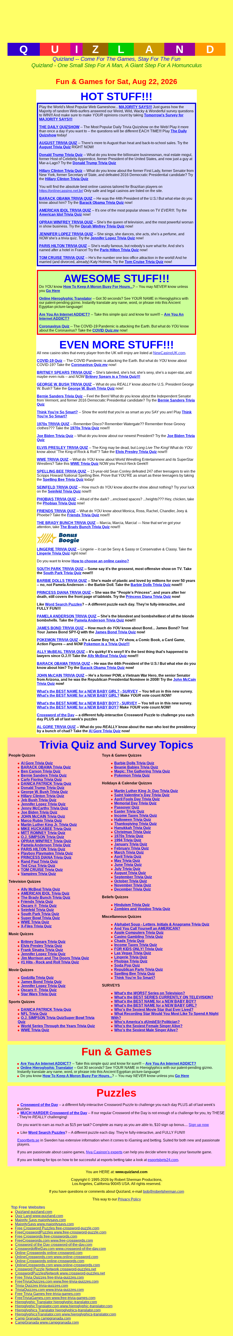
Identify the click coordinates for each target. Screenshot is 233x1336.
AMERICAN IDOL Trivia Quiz (45, 893)
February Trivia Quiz (131, 848)
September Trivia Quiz (133, 877)
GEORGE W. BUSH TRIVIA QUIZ (64, 384)
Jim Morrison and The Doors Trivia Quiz (55, 958)
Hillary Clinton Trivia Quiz (60, 171)
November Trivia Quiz (132, 885)
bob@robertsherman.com (163, 1191)
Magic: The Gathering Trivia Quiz (142, 771)
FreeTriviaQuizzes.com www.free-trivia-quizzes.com (57, 1281)
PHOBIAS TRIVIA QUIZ (56, 499)
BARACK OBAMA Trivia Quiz (46, 767)
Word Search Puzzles (63, 604)
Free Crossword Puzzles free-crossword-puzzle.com (57, 1228)
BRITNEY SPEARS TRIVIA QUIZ (64, 372)
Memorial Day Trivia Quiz (135, 803)
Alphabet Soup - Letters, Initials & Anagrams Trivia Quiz (161, 924)
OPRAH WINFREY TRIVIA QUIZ (66, 222)
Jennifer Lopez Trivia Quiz (112, 238)
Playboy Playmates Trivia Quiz (47, 853)
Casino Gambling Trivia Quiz (138, 937)
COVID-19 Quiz (49, 361)
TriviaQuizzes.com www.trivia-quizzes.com (49, 1290)
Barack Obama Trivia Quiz (101, 203)
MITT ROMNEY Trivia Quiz (43, 833)
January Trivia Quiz (130, 844)
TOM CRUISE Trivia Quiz (42, 870)
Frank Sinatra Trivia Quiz (42, 950)
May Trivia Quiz (127, 861)
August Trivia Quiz (55, 147)
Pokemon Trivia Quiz (132, 775)
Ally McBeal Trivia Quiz (107, 656)
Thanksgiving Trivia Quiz (135, 824)
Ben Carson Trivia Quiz (41, 771)
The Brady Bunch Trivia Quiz (85, 527)
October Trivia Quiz (130, 881)
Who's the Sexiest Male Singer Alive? (146, 1030)
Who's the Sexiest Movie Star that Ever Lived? (153, 1009)
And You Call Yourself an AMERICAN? (147, 928)
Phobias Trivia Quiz (59, 503)
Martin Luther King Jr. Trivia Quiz (49, 825)
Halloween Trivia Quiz (132, 820)
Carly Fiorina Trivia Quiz (41, 779)
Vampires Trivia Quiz (38, 874)
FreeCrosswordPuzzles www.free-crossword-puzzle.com (60, 1232)
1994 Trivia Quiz (127, 840)
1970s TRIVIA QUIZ (53, 424)
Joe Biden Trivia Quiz (55, 436)
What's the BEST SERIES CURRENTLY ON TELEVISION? (163, 997)
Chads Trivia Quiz (129, 941)
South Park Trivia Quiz (62, 573)
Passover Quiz (126, 807)
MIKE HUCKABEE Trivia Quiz (46, 829)
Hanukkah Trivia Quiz (132, 828)
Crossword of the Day (55, 715)
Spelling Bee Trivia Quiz (63, 479)
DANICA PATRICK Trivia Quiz (46, 784)
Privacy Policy (129, 1199)
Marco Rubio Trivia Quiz (41, 820)
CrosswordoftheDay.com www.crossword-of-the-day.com (60, 1249)
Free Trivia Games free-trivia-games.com (48, 1294)
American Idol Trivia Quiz (60, 214)
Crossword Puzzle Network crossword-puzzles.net (55, 1269)
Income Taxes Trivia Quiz (135, 815)
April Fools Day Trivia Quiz (137, 799)
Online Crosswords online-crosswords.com (49, 1261)
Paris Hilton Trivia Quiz (119, 250)
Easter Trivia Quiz (129, 811)
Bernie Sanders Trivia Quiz (60, 396)
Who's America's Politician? (147, 1022)
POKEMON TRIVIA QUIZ (57, 640)
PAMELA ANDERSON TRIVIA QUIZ (66, 616)
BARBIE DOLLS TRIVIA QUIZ (62, 581)
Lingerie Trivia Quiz (53, 553)
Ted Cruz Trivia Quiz (38, 866)
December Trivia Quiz (132, 889)
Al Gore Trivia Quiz (105, 731)
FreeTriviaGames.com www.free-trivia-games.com (55, 1298)
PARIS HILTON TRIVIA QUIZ (63, 246)
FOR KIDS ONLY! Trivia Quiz (138, 949)
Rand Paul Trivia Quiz (39, 861)
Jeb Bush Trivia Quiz (38, 800)
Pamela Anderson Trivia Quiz (99, 620)
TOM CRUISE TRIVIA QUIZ (61, 258)
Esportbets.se (28, 1140)
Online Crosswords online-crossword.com (48, 1253)
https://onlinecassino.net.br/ (61, 191)
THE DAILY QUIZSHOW (59, 127)
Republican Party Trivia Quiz (138, 969)
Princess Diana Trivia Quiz (148, 597)
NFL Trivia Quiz (34, 1014)
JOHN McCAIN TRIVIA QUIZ (60, 675)
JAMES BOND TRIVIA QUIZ (60, 628)
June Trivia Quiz (128, 865)
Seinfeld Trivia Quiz (64, 491)
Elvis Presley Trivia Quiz (136, 452)
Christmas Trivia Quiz (132, 832)
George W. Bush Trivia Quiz (91, 388)
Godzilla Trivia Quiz (37, 978)
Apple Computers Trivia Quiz (139, 932)
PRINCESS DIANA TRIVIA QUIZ (64, 592)
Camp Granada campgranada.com (43, 1318)
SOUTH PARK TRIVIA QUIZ (60, 569)
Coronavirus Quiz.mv (89, 365)
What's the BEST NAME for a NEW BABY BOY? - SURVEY (87, 703)
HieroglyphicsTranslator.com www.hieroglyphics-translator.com (65, 1314)
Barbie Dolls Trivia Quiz (151, 585)
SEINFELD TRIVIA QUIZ (57, 487)
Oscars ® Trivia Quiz (39, 906)
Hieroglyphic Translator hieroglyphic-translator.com (56, 1302)
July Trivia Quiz (127, 869)
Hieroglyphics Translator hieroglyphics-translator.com (58, 1310)
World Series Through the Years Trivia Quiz (58, 1026)
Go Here (53, 291)
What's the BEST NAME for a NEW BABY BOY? (78, 707)
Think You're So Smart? (57, 412)
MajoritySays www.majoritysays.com (44, 1224)
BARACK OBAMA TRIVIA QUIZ (65, 198)
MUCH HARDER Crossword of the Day (53, 1113)
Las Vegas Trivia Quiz (132, 953)
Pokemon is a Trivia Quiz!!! (106, 644)
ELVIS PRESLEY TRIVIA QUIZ (62, 448)
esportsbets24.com (163, 1160)
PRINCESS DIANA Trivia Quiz (46, 857)
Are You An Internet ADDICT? (64, 314)
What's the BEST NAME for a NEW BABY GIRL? (78, 695)
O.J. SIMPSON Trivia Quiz (42, 837)
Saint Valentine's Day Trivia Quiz (142, 795)
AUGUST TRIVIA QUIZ (58, 143)
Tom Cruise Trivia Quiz (144, 262)
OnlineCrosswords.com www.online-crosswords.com (57, 1265)
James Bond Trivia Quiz (115, 632)
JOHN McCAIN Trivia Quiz (43, 816)
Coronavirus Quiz (54, 326)
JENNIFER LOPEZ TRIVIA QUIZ (66, 234)
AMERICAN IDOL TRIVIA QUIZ (65, 210)
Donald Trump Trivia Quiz (61, 155)
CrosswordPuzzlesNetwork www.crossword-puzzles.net (60, 1273)
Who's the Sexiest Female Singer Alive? (148, 1026)
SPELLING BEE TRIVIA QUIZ (61, 471)
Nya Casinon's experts (104, 1152)
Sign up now (199, 1125)
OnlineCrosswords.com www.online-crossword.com (56, 1257)
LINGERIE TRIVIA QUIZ (56, 549)
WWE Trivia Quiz (84, 464)
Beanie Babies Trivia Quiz (136, 767)
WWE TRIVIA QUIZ (52, 459)
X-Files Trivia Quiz (36, 926)
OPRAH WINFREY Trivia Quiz (46, 841)
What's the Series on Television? (149, 993)
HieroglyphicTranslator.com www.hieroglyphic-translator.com (63, 1306)
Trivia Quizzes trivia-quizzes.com (41, 1285)
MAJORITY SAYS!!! (135, 107)
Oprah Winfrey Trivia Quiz (102, 226)
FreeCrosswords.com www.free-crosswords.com (54, 1240)
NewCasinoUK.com (169, 353)
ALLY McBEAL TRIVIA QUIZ (61, 652)
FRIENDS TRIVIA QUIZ (56, 511)
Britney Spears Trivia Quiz (43, 942)
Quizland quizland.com (33, 1212)
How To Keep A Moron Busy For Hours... (98, 287)
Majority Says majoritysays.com (40, 1220)
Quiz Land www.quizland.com (39, 1216)
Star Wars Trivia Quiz (38, 994)
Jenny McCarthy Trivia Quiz (44, 808)
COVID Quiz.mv (105, 330)
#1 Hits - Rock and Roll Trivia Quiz (50, 962)
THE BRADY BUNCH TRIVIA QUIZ (66, 523)
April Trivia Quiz (127, 856)
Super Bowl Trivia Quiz (40, 918)
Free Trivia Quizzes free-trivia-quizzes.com (49, 1277)
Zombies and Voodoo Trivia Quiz (142, 909)
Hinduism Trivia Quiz (132, 905)
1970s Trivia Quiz (84, 428)
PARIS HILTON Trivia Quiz (43, 849)
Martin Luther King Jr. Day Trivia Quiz (146, 791)
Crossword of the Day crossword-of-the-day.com (53, 1244)
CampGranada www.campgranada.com (47, 1322)
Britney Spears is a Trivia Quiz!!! (112, 377)
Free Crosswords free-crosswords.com (46, 1236)
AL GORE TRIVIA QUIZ (56, 727)
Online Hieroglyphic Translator (65, 298)
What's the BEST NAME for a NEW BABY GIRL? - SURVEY (87, 691)
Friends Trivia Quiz (83, 515)
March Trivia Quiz (129, 852)
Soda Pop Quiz (127, 965)
